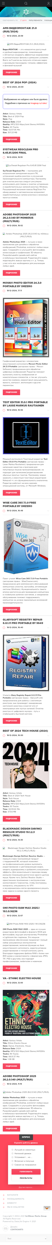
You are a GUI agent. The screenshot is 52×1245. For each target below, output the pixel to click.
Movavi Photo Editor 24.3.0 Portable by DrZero (22, 285)
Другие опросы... (26, 1187)
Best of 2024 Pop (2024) (19, 83)
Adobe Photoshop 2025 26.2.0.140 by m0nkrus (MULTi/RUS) (19, 218)
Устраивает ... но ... (23, 1157)
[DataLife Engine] (26, 12)
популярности (35, 20)
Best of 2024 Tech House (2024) (25, 731)
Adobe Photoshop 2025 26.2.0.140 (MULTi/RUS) (19, 1078)
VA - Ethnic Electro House (22, 978)
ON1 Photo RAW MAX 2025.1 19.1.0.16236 (21, 910)
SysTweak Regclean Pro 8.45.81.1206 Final (20, 151)
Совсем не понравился (25, 1165)
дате (24, 20)
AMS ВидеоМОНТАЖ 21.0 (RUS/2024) (20, 30)
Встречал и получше (24, 1161)
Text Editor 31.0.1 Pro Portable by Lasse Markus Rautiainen (25, 404)
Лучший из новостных (24, 1150)
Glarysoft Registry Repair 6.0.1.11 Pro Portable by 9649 (23, 621)
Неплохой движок (22, 1153)
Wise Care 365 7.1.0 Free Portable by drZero (19, 504)
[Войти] (48, 3)
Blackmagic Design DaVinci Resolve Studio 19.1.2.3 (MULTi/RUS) (22, 832)
